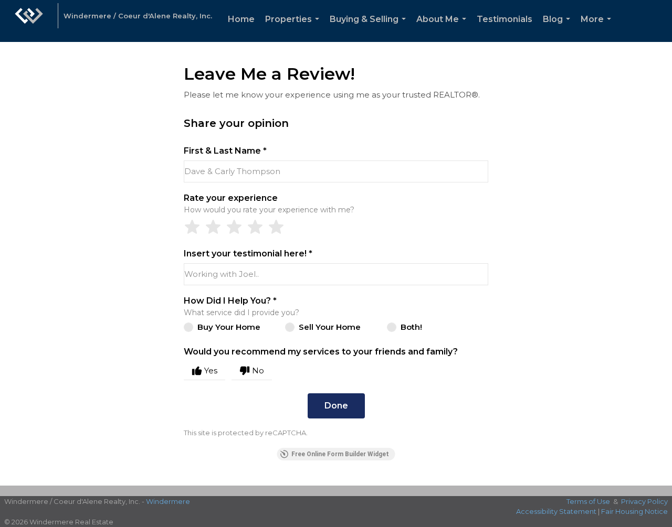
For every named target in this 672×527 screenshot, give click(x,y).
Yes (210, 370)
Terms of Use (588, 501)
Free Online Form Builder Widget (340, 454)
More (598, 28)
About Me (443, 28)
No (258, 370)
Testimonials (504, 19)
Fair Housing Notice (634, 511)
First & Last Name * (225, 151)
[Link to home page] (29, 21)
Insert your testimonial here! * (248, 254)
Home (241, 19)
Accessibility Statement (556, 511)
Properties (294, 28)
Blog (558, 28)
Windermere (168, 501)
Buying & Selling (370, 28)
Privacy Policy (644, 501)
